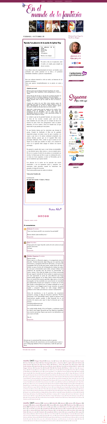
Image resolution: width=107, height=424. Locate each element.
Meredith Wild (48, 368)
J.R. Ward (76, 383)
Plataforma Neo (71, 405)
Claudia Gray (68, 364)
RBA (40, 417)
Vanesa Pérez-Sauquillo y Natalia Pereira (53, 397)
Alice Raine (49, 375)
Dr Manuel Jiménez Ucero (46, 381)
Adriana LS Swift (78, 373)
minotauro (25, 420)
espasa (31, 220)
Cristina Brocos (79, 380)
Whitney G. (67, 368)
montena (46, 403)
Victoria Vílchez (46, 364)
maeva (24, 410)
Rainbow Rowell (35, 394)
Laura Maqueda (65, 387)
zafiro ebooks (60, 405)
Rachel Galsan (26, 394)
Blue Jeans (55, 378)
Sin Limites (79, 417)
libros (81, 419)
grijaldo (44, 405)
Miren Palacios (72, 390)
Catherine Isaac (26, 380)
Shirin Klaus (43, 395)
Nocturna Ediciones (48, 410)
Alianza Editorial (27, 413)
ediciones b (60, 408)
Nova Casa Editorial (51, 413)
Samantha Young (44, 373)
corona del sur (42, 419)
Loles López (51, 388)
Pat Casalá (57, 392)
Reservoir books (61, 417)
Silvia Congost (51, 395)
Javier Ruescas (39, 385)
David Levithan (34, 381)
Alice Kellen (74, 368)
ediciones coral (56, 419)
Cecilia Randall (35, 380)
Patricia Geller (59, 361)
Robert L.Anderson (53, 394)
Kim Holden (41, 387)
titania (51, 405)
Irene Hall (80, 369)
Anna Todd (28, 362)
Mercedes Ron (38, 368)
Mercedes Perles (54, 390)
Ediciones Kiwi (65, 407)
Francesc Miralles (56, 369)
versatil (30, 408)
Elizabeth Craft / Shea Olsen (77, 381)
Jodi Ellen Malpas (67, 385)
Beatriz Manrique (32, 378)
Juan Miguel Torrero (77, 385)
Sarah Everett (70, 394)
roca (56, 420)
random (80, 410)
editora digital (74, 419)
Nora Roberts (50, 392)
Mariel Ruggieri (74, 388)
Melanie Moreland (45, 390)
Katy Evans (39, 371)
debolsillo (54, 403)
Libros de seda (33, 412)
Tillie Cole (40, 397)
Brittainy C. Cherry (57, 364)
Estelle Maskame (27, 366)
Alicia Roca (56, 375)
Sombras (79, 413)
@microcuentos (62, 373)
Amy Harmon (71, 375)
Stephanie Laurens (60, 395)
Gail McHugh (65, 369)
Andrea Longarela (29, 376)
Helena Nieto (73, 369)
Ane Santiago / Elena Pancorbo (42, 376)
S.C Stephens (62, 394)
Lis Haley (80, 387)
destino (65, 410)
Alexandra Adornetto (34, 375)
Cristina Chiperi (78, 364)
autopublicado (50, 412)
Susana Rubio (53, 373)
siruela (64, 420)
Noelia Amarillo (26, 373)
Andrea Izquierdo (80, 375)
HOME (43, 1)
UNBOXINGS (68, 1)
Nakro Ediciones (33, 417)
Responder (30, 237)
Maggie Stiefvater (28, 368)
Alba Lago (25, 375)
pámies (71, 403)
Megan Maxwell (39, 361)
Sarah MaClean (78, 362)
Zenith (24, 419)
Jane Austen (53, 366)
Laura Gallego (57, 387)
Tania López (77, 395)
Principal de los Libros (34, 407)
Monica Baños (81, 390)
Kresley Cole (50, 361)
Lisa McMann (69, 366)
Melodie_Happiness (33, 256)
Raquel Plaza (44, 394)
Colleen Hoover (70, 380)
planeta (63, 403)
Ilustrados (80, 415)
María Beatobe (35, 390)
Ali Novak (43, 375)
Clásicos (64, 415)
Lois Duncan (36, 388)
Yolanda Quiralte (35, 399)
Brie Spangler (63, 378)
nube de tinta (33, 420)
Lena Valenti (36, 362)
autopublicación (46, 408)
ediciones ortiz (65, 419)
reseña (35, 220)
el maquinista (69, 408)
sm (25, 408)
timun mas (52, 415)
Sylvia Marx (69, 395)
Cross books (37, 408)
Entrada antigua (60, 349)
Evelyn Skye (44, 383)
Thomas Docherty (32, 397)
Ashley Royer (67, 376)
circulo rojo (45, 407)
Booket (39, 410)
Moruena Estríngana (70, 361)
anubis (29, 419)
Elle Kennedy (32, 369)
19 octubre (42, 256)
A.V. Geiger (70, 373)
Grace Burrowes (52, 383)
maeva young (67, 412)
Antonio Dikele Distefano (56, 376)
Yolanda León (26, 399)
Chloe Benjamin (52, 380)
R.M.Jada (80, 392)
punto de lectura (49, 420)
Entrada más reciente (29, 349)
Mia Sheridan (58, 368)
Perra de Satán (73, 392)
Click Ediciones (41, 413)
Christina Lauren (61, 380)
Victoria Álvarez (78, 397)
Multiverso (25, 417)
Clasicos (58, 415)
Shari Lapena (35, 395)
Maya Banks (72, 371)
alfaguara (78, 403)
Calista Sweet (71, 378)
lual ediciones (37, 415)
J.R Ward (25, 371)
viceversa (73, 420)
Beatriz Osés (41, 378)
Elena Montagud (45, 362)
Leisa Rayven (73, 387)
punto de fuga (40, 420)
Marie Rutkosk (66, 388)
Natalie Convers (28, 392)
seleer (60, 420)
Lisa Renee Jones (27, 388)
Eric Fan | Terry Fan (35, 383)
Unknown (30, 229)
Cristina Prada (26, 381)
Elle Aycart (27, 383)
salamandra (44, 415)
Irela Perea (70, 383)
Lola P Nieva (43, 388)
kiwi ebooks (59, 412)
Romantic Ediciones (71, 417)
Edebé (24, 412)
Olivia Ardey (35, 373)
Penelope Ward (64, 392)
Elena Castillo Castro (64, 381)
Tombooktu (41, 412)
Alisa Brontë (63, 375)
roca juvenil (81, 407)
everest (58, 407)
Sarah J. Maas (79, 394)
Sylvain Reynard (27, 364)
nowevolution (72, 410)
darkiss (49, 419)
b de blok (58, 410)
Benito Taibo (49, 378)
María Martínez (63, 371)
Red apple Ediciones (51, 417)
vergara (80, 412)
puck (74, 412)
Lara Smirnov (49, 387)
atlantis (35, 419)
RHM (44, 417)
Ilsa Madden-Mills (62, 383)
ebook (53, 408)
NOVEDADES (58, 1)
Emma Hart (47, 369)
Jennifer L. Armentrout (57, 362)
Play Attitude (62, 413)
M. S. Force (55, 371)
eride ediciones (78, 408)
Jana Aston (45, 366)
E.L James (55, 381)
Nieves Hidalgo (41, 392)
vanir (68, 420)
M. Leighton (69, 362)
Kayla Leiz (25, 387)
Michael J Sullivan (63, 390)
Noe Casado (80, 361)
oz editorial (32, 410)
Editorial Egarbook (71, 415)
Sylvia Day (37, 364)
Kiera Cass (61, 366)
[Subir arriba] (104, 419)
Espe (28, 242)
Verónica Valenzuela (68, 397)
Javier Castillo (31, 385)
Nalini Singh (79, 371)
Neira (35, 392)
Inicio (45, 349)
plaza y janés (35, 405)
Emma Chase (39, 369)
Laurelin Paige (48, 371)
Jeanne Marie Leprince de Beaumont (53, 385)
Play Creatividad (71, 413)
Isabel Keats (37, 366)
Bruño (34, 413)
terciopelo (26, 405)
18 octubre (36, 229)
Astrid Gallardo (75, 376)
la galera (74, 407)
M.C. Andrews (78, 366)
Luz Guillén (58, 388)
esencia (37, 403)
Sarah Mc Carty (26, 395)
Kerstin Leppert (33, 387)
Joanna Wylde (32, 371)
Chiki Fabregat (43, 380)
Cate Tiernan (79, 378)
